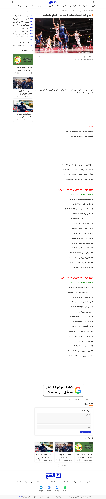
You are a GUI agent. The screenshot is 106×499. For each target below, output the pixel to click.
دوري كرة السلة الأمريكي (78, 399)
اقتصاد (32, 6)
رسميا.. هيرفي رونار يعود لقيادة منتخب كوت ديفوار (21, 39)
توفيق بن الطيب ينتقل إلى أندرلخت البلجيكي (21, 19)
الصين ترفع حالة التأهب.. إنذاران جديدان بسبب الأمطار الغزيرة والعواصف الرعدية (21, 42)
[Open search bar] (12, 2)
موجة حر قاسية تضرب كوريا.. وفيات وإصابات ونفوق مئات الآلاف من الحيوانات (21, 45)
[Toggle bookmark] (38, 56)
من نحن (89, 482)
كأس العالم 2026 (61, 6)
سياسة (26, 6)
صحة (14, 6)
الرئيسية (92, 6)
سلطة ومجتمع (40, 6)
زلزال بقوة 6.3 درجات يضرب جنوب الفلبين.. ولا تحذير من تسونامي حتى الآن (21, 36)
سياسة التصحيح (51, 482)
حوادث (20, 6)
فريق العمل (75, 482)
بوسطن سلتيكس (88, 399)
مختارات (85, 6)
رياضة (69, 6)
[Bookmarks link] (93, 2)
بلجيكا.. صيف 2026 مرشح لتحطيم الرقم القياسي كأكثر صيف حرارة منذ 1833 (21, 16)
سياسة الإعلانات (40, 482)
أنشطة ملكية (77, 6)
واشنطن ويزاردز (67, 399)
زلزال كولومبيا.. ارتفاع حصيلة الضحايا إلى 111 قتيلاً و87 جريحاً (21, 25)
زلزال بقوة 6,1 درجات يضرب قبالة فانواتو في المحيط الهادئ (21, 22)
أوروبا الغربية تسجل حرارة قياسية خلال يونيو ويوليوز (21, 31)
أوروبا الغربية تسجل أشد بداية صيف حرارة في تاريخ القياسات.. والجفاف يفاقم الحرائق (21, 28)
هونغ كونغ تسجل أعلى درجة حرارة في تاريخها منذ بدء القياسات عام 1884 (21, 34)
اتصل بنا (82, 482)
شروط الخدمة (29, 482)
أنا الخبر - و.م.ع (88, 56)
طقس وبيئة (50, 6)
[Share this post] (36, 56)
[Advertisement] (64, 76)
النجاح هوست (18, 497)
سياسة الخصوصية (64, 482)
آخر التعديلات (19, 482)
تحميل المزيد (63, 465)
